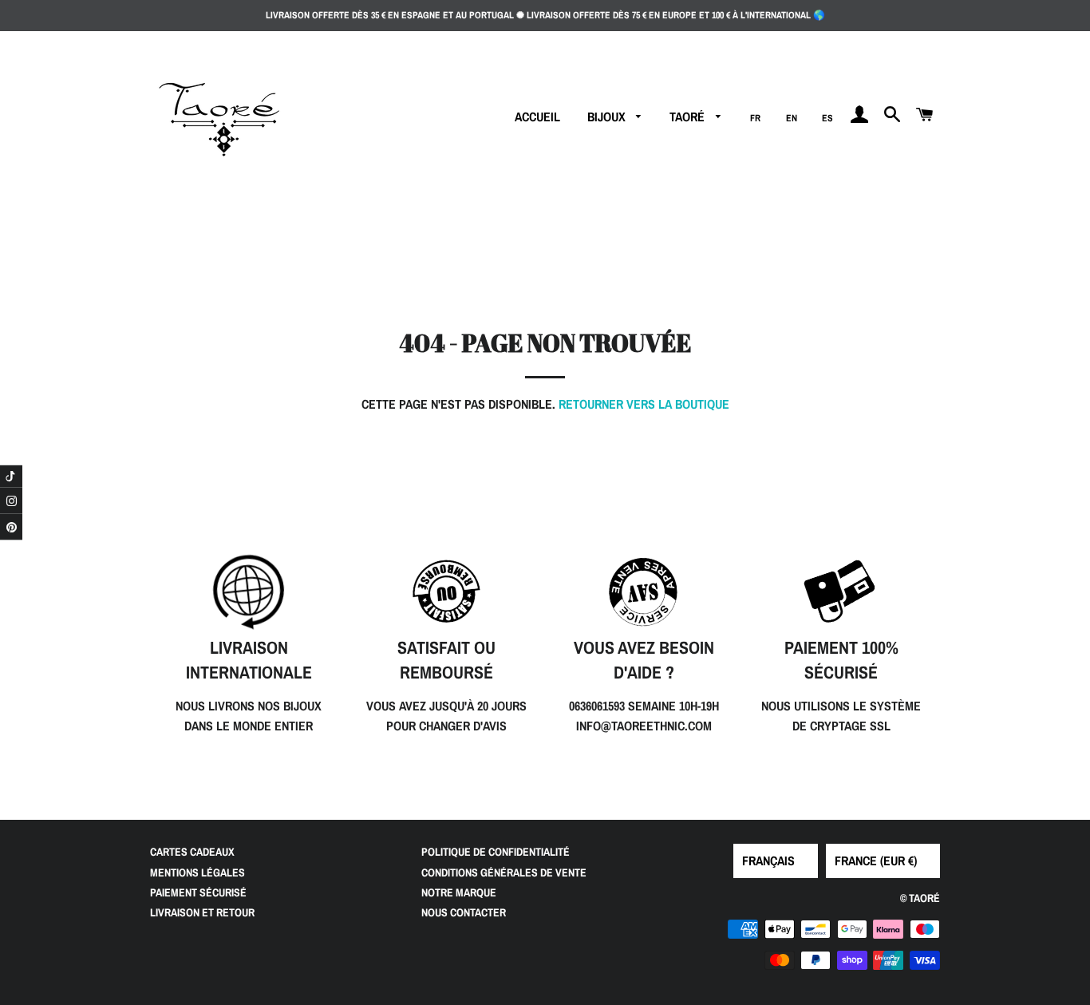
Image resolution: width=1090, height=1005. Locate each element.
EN (791, 118)
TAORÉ (688, 116)
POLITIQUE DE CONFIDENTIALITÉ (495, 852)
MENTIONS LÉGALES (197, 872)
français (768, 860)
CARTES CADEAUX (192, 852)
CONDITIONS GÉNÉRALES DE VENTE (503, 872)
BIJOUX (608, 116)
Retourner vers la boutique (644, 404)
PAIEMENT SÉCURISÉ (198, 892)
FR (755, 118)
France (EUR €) (876, 860)
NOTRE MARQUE (458, 892)
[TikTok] (11, 476)
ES (827, 118)
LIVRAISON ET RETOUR (202, 912)
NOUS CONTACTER (463, 912)
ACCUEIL (537, 116)
